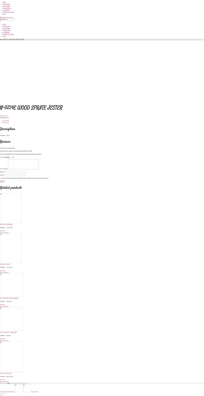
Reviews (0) (6, 123)
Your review (4, 169)
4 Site (8, 383)
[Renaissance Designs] (6, 17)
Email (2, 175)
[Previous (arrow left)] (0, 395)
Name (2, 172)
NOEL (5, 40)
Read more (2, 231)
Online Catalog (6, 6)
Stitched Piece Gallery (8, 12)
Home (4, 2)
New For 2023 (6, 4)
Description (6, 121)
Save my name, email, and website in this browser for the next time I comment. (25, 178)
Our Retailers (6, 10)
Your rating (3, 157)
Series (4, 14)
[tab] (103, 121)
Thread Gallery (7, 8)
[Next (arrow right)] (2, 395)
